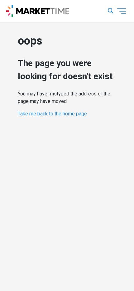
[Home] (37, 11)
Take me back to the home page (52, 114)
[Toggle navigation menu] (121, 11)
